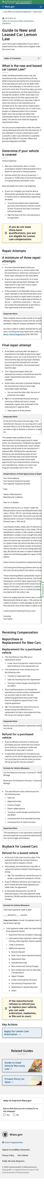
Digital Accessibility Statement (16, 1149)
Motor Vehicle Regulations (14, 334)
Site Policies (23, 1155)
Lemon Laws (37, 12)
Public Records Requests (13, 1161)
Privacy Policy (8, 1155)
